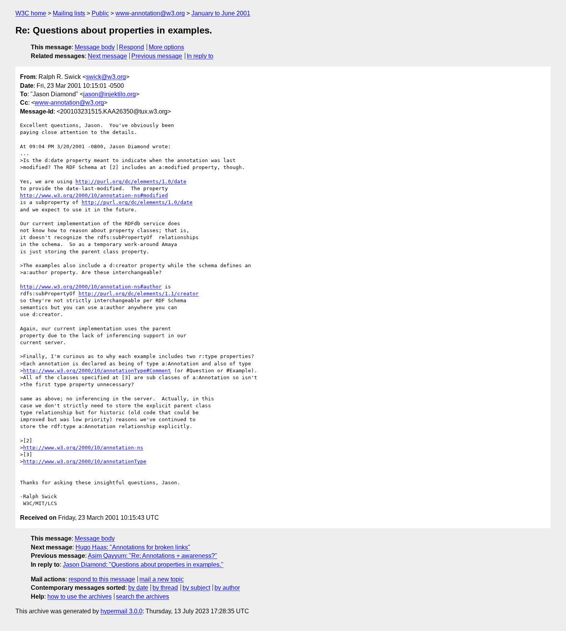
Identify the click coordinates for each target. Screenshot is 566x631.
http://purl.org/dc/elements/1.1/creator (139, 293)
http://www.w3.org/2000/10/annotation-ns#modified (94, 195)
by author (227, 587)
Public (100, 13)
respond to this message (102, 579)
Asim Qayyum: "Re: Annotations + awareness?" (152, 555)
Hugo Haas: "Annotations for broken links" (132, 547)
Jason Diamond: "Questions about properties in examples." (143, 564)
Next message (107, 56)
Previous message (156, 56)
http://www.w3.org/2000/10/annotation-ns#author (91, 287)
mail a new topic (161, 579)
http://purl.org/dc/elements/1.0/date (130, 181)
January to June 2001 (220, 13)
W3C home (30, 13)
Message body (95, 47)
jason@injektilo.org (109, 94)
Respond (131, 47)
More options (166, 47)
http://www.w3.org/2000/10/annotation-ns (83, 447)
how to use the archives (79, 596)
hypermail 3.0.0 (121, 611)
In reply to (200, 56)
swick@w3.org (106, 77)
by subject (196, 587)
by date (138, 587)
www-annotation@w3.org (150, 13)
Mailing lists (69, 13)
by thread (165, 587)
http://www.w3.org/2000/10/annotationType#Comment (97, 370)
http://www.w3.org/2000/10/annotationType (84, 461)
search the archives (142, 596)
